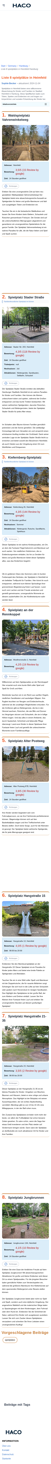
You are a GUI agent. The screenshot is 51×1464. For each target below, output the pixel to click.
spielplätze (10, 1340)
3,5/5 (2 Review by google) (31, 1070)
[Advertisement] (25, 36)
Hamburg (23, 66)
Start (3, 66)
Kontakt (5, 1450)
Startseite (6, 1459)
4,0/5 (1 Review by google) (31, 945)
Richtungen (13, 186)
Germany (12, 66)
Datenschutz (8, 1454)
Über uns (6, 1446)
